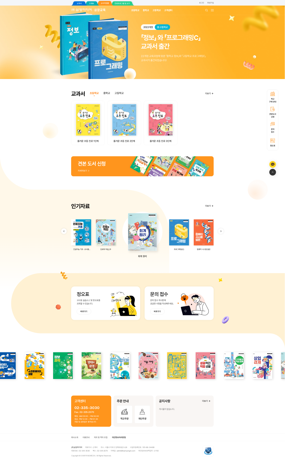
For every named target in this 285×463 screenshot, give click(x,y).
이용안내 (86, 437)
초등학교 (135, 10)
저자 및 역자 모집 (101, 437)
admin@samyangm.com (126, 451)
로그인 (201, 3)
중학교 (146, 10)
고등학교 (157, 10)
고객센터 (168, 10)
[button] (64, 231)
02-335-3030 (87, 408)
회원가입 (210, 3)
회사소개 (74, 437)
